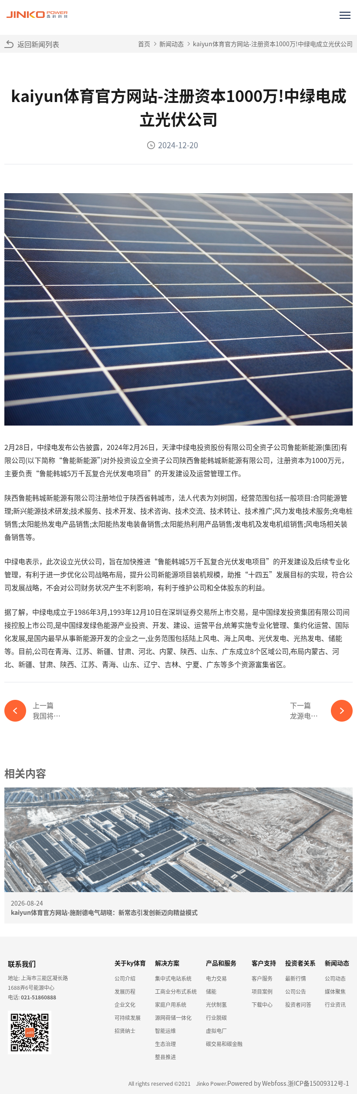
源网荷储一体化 (173, 1017)
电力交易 (216, 978)
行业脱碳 (216, 1017)
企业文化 (125, 1004)
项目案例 (262, 991)
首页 (144, 43)
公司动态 (335, 978)
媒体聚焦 (335, 991)
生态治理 (165, 1043)
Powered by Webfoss (256, 1083)
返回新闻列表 (38, 44)
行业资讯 (335, 1004)
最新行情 (295, 978)
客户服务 (262, 978)
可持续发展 (128, 1017)
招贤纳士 (125, 1030)
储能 (211, 991)
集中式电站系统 (173, 978)
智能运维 (165, 1030)
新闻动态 (171, 43)
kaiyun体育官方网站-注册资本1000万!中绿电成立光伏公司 (273, 43)
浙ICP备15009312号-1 (318, 1083)
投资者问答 (298, 1004)
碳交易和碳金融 (224, 1043)
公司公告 (295, 991)
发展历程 (125, 991)
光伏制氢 (216, 1004)
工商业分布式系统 (176, 991)
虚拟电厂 (216, 1030)
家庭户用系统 (170, 1004)
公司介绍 (125, 978)
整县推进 (165, 1056)
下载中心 (262, 1004)
